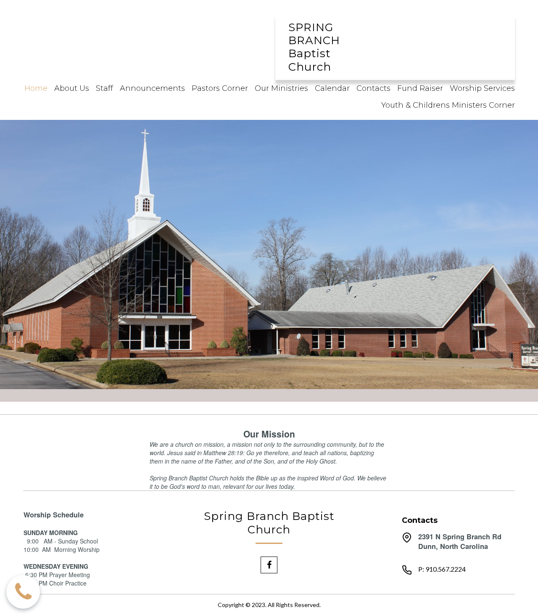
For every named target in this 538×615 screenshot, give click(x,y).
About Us (71, 88)
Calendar (332, 88)
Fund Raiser (420, 88)
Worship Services (482, 88)
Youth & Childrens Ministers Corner (448, 105)
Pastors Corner (220, 88)
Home (35, 88)
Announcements (152, 88)
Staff (104, 88)
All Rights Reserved (293, 604)
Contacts (373, 88)
